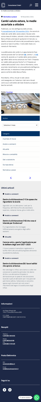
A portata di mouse (9, 139)
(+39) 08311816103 (9, 336)
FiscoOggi (9, 92)
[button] (37, 398)
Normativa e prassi (10, 17)
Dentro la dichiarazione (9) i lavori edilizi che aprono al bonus (20, 264)
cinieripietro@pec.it (9, 364)
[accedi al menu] (36, 5)
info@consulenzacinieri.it (10, 369)
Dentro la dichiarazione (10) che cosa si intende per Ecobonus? (19, 222)
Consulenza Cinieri (14, 5)
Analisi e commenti (9, 144)
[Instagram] (10, 390)
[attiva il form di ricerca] (30, 5)
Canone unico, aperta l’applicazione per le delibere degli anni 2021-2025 (19, 243)
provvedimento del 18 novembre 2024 (15, 31)
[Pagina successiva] (30, 178)
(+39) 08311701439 (9, 344)
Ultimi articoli (7, 188)
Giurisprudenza (8, 164)
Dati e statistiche (9, 159)
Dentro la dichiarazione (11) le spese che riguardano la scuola (20, 200)
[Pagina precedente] (11, 178)
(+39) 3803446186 (8, 340)
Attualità (6, 149)
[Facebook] (4, 390)
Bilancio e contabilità (10, 154)
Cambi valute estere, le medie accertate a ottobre (19, 22)
